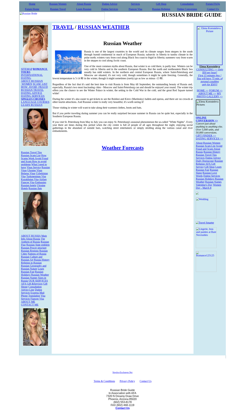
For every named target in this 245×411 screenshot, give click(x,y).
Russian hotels (28, 185)
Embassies (40, 182)
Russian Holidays (205, 178)
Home (32, 3)
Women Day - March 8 (208, 186)
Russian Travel (58, 9)
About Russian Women (208, 142)
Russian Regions (30, 250)
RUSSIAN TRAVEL (32, 90)
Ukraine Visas (34, 170)
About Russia (84, 3)
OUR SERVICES (38, 280)
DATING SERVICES (32, 96)
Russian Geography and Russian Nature (33, 267)
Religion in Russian (31, 262)
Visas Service (34, 167)
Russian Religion (161, 9)
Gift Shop (161, 3)
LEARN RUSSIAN (31, 105)
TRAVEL (63, 27)
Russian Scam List (30, 155)
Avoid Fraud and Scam (209, 147)
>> (202, 90)
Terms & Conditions (104, 381)
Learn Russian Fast (32, 270)
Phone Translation (30, 295)
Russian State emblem (38, 244)
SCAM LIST (40, 84)
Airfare (43, 179)
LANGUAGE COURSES (35, 102)
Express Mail (37, 292)
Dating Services (109, 9)
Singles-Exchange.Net (122, 372)
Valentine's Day (204, 184)
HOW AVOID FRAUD (34, 87)
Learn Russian (83, 9)
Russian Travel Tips (31, 152)
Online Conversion (187, 9)
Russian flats (35, 188)
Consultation (187, 3)
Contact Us (213, 9)
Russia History (42, 259)
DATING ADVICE (31, 93)
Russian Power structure (33, 247)
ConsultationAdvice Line (31, 288)
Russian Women (57, 3)
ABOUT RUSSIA (31, 235)
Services (135, 3)
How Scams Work (33, 157)
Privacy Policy (127, 381)
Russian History (212, 151)
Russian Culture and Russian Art (31, 258)
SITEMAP (26, 69)
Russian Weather (40, 274)
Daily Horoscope (205, 160)
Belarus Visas (28, 173)
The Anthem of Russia (33, 240)
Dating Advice (109, 3)
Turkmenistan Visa (36, 176)
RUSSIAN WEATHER (104, 27)
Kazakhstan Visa (30, 179)
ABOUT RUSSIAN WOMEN (32, 82)
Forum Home (32, 9)
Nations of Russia (37, 253)
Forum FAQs (213, 3)
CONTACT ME (29, 304)
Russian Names (29, 277)
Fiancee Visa (135, 9)
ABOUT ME (28, 301)
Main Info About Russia (34, 237)
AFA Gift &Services (31, 283)
